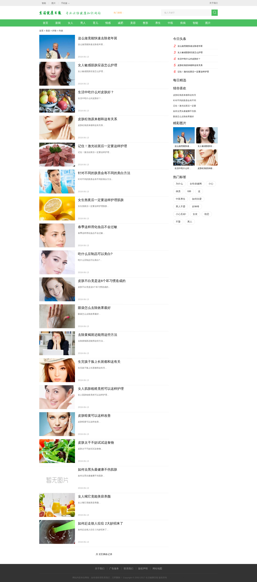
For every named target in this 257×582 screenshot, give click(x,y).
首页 (45, 22)
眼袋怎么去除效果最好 (94, 308)
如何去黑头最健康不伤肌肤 (97, 469)
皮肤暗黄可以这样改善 (94, 415)
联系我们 (128, 568)
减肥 (120, 22)
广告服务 (114, 568)
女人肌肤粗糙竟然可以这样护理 (101, 388)
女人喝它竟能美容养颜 (94, 496)
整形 (145, 22)
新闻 (58, 22)
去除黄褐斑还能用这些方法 (97, 335)
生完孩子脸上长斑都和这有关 (99, 362)
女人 (70, 22)
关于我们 (213, 3)
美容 (133, 22)
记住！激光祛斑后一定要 (184, 106)
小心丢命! (181, 214)
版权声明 (143, 568)
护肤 (54, 30)
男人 (83, 22)
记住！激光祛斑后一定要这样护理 (102, 146)
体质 (178, 191)
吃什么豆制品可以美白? (95, 254)
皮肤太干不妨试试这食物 (96, 442)
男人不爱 (180, 206)
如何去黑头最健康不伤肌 (184, 111)
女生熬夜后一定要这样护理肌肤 (101, 200)
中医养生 (180, 199)
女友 (195, 214)
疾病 (183, 22)
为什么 (179, 183)
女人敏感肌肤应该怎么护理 (97, 65)
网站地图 (157, 568)
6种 (189, 191)
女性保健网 (196, 183)
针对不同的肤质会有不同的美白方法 (104, 173)
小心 (211, 183)
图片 (208, 22)
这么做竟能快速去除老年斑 (97, 38)
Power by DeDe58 (176, 577)
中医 (170, 22)
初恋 (206, 214)
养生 (158, 22)
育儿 (95, 22)
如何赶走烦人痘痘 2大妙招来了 (100, 523)
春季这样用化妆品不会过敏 (97, 227)
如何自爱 (197, 199)
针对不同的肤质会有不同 (184, 100)
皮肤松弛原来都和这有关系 (97, 119)
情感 (108, 22)
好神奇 (195, 206)
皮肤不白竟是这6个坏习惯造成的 (102, 281)
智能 (195, 22)
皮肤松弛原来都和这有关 (184, 95)
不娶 (178, 221)
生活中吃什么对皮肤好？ (96, 92)
